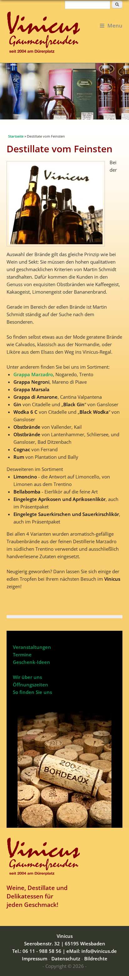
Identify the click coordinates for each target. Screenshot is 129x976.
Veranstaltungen (32, 647)
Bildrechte (95, 958)
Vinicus (65, 936)
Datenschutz (65, 958)
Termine (22, 654)
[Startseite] (65, 32)
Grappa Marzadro (33, 374)
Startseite (15, 136)
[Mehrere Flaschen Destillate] (58, 247)
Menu (114, 25)
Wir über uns (27, 677)
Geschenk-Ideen (31, 662)
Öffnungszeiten (30, 684)
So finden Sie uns (32, 692)
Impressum (34, 958)
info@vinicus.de (99, 951)
